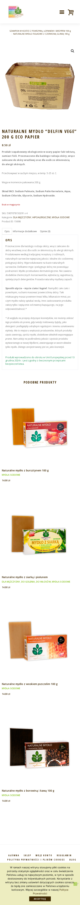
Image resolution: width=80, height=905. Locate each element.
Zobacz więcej (40, 423)
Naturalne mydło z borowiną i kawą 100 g (28, 790)
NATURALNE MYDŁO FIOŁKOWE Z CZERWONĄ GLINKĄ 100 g (41, 34)
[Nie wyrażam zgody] (75, 884)
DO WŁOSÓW (43, 581)
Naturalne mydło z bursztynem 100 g (25, 470)
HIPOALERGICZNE (41, 217)
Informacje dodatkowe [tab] (25, 231)
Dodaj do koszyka (40, 430)
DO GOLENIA (28, 581)
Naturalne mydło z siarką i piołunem (25, 577)
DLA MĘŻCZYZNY (22, 217)
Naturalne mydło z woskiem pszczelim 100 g (30, 684)
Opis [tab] (6, 231)
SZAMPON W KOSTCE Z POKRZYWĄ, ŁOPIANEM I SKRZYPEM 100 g (40, 31)
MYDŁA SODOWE (61, 217)
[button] (72, 51)
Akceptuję (40, 898)
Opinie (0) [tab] (45, 231)
